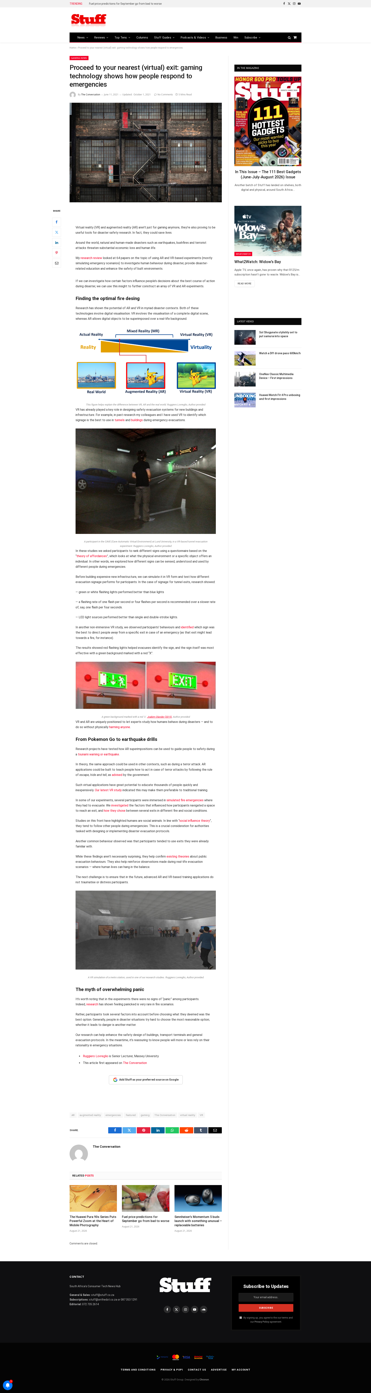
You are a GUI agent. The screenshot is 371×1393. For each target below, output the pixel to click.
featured (131, 1115)
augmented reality (90, 1115)
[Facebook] (56, 221)
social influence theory (194, 821)
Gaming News (79, 57)
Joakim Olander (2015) (159, 716)
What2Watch (243, 253)
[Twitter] (56, 232)
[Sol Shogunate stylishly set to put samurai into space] (245, 337)
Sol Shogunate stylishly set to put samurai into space (278, 334)
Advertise (219, 1369)
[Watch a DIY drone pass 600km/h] (245, 358)
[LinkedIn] (56, 242)
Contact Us (197, 1369)
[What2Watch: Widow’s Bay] (267, 231)
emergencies (113, 1115)
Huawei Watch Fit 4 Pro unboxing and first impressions (279, 396)
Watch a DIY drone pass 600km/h (280, 353)
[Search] (289, 37)
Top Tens (120, 37)
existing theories (178, 856)
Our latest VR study (108, 790)
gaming (145, 1115)
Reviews (99, 37)
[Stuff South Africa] (89, 20)
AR (73, 1115)
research (92, 1004)
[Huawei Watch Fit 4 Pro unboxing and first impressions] (245, 400)
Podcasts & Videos (193, 37)
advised (117, 775)
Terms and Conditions (138, 1369)
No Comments (165, 94)
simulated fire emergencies (185, 800)
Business (221, 37)
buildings (137, 420)
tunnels (120, 420)
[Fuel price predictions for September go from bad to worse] (145, 1198)
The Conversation (90, 94)
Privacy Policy (261, 1321)
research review (91, 258)
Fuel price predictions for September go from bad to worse (145, 1219)
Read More (244, 283)
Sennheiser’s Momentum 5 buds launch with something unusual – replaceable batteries (132, 3)
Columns (142, 37)
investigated (119, 805)
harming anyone (119, 727)
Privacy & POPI (172, 1369)
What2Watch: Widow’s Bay (257, 261)
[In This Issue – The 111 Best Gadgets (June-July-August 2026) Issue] (267, 121)
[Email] (56, 262)
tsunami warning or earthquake (98, 754)
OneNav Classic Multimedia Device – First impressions (276, 376)
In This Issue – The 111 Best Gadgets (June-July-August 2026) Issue (268, 174)
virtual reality (187, 1115)
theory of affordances (92, 556)
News (81, 37)
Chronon (204, 1379)
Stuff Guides (162, 37)
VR (201, 1115)
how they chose (114, 810)
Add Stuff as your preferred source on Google (149, 1079)
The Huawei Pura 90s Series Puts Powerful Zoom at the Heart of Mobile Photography (93, 1221)
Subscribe (250, 37)
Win (235, 37)
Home (73, 47)
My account (241, 1369)
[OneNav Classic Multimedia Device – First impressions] (245, 379)
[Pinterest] (56, 252)
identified (187, 627)
